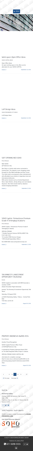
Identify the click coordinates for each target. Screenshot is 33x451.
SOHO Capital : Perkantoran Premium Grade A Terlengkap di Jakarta (16, 219)
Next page (13, 378)
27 (26, 374)
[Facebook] (3, 405)
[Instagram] (8, 405)
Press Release (5, 160)
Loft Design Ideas (8, 109)
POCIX (22, 441)
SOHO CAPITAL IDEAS (7, 60)
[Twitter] (5, 405)
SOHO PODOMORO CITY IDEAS (10, 112)
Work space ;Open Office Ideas (14, 57)
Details (3, 69)
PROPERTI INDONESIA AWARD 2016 (15, 336)
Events (3, 280)
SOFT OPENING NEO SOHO (11, 158)
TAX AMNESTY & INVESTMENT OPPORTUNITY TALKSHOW (13, 276)
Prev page (6, 378)
